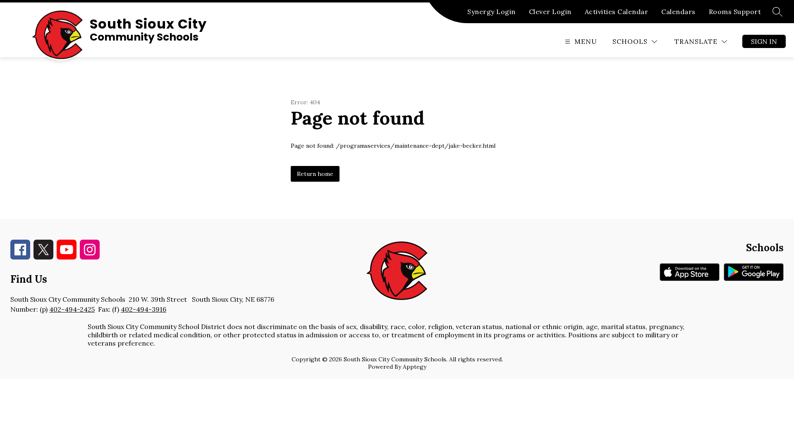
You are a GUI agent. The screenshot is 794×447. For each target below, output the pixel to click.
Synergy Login (491, 11)
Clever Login (550, 11)
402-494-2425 (72, 309)
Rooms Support (735, 11)
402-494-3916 (143, 309)
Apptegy (414, 366)
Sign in (764, 41)
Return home (315, 174)
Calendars (678, 11)
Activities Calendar (616, 11)
